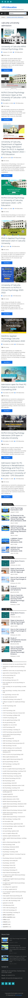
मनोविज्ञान (5, 919)
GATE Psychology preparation (11, 732)
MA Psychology (7, 780)
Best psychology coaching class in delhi (14, 690)
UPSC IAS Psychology (9, 910)
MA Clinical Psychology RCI (10, 778)
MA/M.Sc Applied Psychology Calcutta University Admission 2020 (13, 338)
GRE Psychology (7, 738)
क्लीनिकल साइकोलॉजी (7, 915)
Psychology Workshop (9, 870)
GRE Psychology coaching (10, 741)
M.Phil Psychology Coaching (11, 776)
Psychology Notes (8, 865)
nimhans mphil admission (10, 835)
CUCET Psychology (8, 705)
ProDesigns (18, 995)
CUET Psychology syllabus (10, 715)
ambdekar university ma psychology (13, 670)
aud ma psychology (8, 675)
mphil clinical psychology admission (13, 804)
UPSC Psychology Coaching (10, 912)
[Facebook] (2, 2)
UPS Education (9, 7)
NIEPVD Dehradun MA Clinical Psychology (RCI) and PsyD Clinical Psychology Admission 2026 (18, 529)
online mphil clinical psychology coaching (15, 838)
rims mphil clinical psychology (11, 895)
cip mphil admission (8, 697)
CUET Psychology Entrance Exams (12, 713)
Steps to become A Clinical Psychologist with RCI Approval (17, 570)
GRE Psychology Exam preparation (12, 743)
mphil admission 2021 (9, 796)
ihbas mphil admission (9, 757)
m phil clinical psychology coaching (13, 771)
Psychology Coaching (9, 851)
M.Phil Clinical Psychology (10, 773)
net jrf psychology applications (11, 824)
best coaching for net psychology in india (14, 686)
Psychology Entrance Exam (10, 858)
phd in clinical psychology (10, 842)
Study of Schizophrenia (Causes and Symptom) (18, 588)
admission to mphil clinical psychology (14, 666)
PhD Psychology (7, 844)
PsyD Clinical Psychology (10, 872)
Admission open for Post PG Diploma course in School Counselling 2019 (13, 387)
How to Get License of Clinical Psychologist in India (18, 579)
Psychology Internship (9, 860)
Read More (7, 70)
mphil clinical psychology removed (13, 816)
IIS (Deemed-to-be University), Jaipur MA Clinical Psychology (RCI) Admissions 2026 (18, 518)
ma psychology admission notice (12, 785)
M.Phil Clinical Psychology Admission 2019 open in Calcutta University (12, 435)
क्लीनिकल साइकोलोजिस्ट (8, 917)
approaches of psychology (10, 673)
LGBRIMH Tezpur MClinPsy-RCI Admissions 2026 (16, 540)
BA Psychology (7, 677)
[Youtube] (8, 2)
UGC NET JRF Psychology (10, 900)
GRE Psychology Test (9, 745)
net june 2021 (6, 828)
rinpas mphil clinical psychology (12, 898)
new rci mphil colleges (9, 833)
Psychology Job (7, 863)
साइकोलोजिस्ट (6, 926)
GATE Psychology (8, 727)
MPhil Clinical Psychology (10, 801)
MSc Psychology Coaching (10, 819)
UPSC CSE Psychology (9, 907)
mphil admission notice (9, 799)
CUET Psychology (8, 710)
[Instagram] (5, 2)
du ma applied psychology (10, 720)
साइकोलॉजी (5, 924)
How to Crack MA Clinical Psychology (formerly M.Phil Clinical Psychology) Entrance (17, 598)
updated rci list (7, 903)
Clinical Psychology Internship (11, 699)
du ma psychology (8, 722)
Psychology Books (8, 849)
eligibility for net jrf (8, 725)
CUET (4, 708)
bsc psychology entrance (10, 694)
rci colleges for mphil (9, 887)
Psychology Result (8, 867)
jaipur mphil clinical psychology (12, 759)
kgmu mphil (6, 766)
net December (7, 821)
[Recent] (6, 609)
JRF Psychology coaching (10, 764)
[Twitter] (11, 2)
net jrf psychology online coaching (12, 826)
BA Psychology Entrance (10, 680)
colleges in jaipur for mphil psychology (14, 701)
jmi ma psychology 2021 (9, 761)
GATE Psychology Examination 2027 (16, 509)
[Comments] (9, 609)
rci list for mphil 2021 (9, 889)
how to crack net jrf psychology (12, 754)
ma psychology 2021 (8, 783)
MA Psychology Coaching (10, 788)
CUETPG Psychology (8, 717)
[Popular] (3, 609)
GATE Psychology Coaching (10, 729)
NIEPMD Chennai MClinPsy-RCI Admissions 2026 (16, 549)
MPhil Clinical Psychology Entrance (13, 810)
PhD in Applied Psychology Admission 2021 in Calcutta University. (13, 240)
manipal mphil (7, 794)
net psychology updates (9, 831)
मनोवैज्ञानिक (5, 922)
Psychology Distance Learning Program (14, 854)
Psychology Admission (9, 847)
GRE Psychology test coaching (11, 748)
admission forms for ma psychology (13, 664)
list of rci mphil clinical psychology (13, 768)
